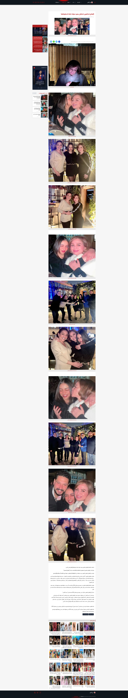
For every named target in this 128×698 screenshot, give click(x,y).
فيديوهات (57, 2)
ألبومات (63, 2)
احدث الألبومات (43, 67)
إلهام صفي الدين (85, 614)
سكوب (68, 2)
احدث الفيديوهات (41, 93)
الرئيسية (78, 2)
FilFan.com (94, 696)
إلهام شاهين (91, 614)
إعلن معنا (76, 696)
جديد (73, 2)
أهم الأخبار (44, 26)
